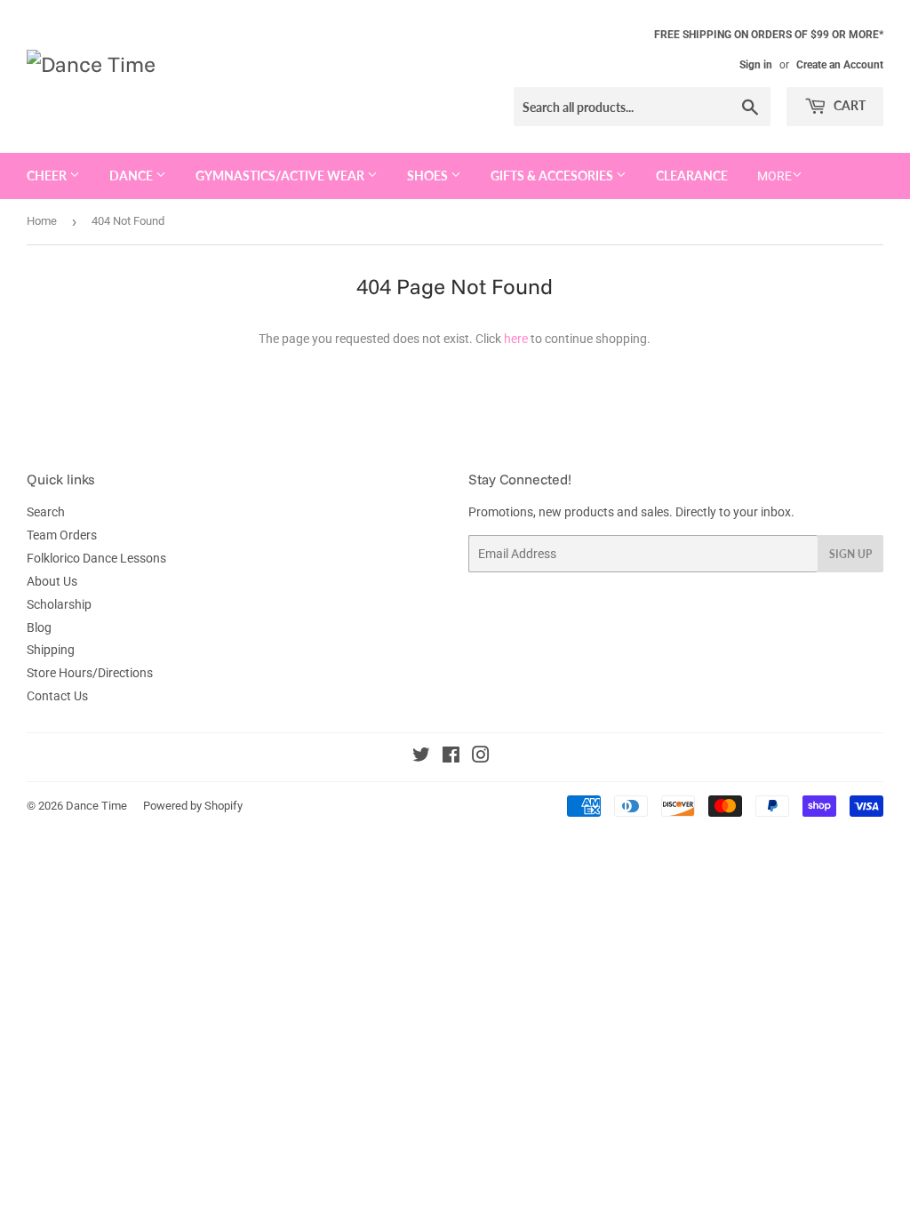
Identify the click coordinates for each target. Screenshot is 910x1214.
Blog (39, 627)
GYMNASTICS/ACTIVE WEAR (281, 175)
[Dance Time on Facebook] (451, 757)
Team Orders (62, 535)
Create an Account (839, 65)
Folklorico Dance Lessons (96, 558)
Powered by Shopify (193, 805)
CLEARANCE (692, 175)
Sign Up (850, 554)
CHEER (48, 175)
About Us (52, 581)
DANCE (132, 175)
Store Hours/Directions (90, 673)
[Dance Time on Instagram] (481, 757)
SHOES (429, 175)
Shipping (51, 650)
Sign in (755, 65)
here (516, 338)
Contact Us (57, 696)
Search (46, 512)
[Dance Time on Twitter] (421, 757)
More (774, 176)
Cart (848, 105)
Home (42, 221)
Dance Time (96, 805)
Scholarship (59, 604)
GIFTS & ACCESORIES (553, 175)
